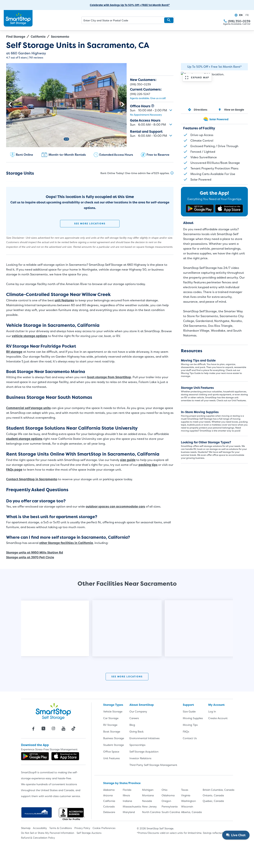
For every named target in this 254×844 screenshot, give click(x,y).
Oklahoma (168, 795)
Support (188, 705)
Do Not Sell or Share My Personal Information (47, 833)
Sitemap (25, 828)
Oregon (166, 801)
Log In (212, 711)
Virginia (185, 795)
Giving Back (136, 731)
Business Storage (113, 738)
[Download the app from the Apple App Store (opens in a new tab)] (229, 209)
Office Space (111, 751)
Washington (188, 801)
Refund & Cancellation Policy (38, 837)
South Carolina (171, 812)
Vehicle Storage (112, 711)
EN (240, 15)
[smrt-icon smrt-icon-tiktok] (73, 728)
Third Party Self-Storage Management (153, 765)
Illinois (126, 795)
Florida (127, 789)
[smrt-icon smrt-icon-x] (43, 728)
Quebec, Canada (213, 801)
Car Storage (110, 718)
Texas (184, 789)
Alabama (109, 789)
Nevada (147, 801)
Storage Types (113, 705)
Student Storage (113, 745)
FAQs (186, 731)
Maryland (129, 812)
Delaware (109, 812)
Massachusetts (132, 806)
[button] (168, 20)
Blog (132, 725)
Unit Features (111, 758)
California (38, 37)
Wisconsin (187, 806)
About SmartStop (141, 705)
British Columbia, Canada (218, 789)
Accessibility (40, 828)
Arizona (108, 795)
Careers (134, 718)
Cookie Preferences (104, 828)
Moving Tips (190, 725)
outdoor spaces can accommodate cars (115, 506)
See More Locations (89, 223)
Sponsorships (137, 745)
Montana (148, 795)
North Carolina (151, 812)
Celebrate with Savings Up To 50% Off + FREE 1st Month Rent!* (130, 5)
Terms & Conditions (60, 828)
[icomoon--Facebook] (33, 728)
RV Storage (110, 725)
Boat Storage (111, 731)
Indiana (127, 801)
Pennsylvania (170, 806)
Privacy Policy (82, 828)
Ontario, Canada (213, 795)
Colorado (109, 806)
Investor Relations (140, 758)
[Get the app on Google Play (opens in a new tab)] (200, 209)
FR (247, 15)
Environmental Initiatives (144, 738)
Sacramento (60, 37)
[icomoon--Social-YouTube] (63, 728)
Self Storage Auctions (89, 833)
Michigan (147, 789)
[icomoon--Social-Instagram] (53, 728)
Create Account (218, 718)
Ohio (165, 789)
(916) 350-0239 (225, 21)
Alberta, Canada (191, 812)
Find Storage (15, 37)
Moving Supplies (193, 718)
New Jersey (149, 806)
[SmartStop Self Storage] (53, 711)
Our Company (138, 711)
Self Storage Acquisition (143, 751)
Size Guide (189, 711)
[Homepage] (18, 18)
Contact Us (190, 738)
